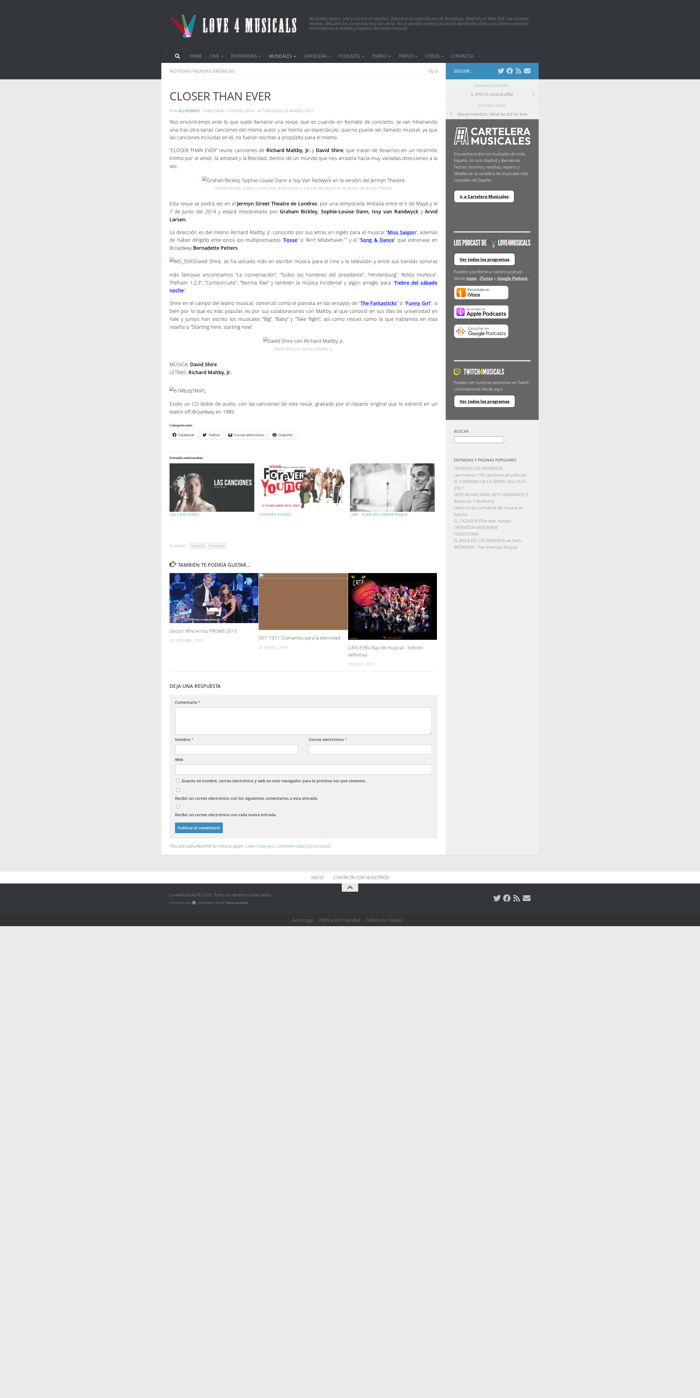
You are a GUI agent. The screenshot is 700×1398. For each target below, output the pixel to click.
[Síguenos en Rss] (518, 71)
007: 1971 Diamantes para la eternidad (299, 638)
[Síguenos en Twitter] (501, 71)
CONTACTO (462, 56)
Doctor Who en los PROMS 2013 (203, 631)
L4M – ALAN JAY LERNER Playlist (379, 514)
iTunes (486, 278)
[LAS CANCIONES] (212, 487)
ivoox (471, 278)
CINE (214, 56)
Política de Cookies (384, 920)
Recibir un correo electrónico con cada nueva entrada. (226, 814)
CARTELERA (315, 56)
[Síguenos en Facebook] (509, 71)
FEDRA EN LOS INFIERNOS (478, 468)
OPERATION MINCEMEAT (476, 527)
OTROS (432, 56)
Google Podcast (512, 278)
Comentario (187, 702)
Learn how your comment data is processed (288, 846)
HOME (195, 56)
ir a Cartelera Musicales (484, 196)
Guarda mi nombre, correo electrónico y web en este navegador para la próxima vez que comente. (274, 780)
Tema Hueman (236, 902)
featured (197, 545)
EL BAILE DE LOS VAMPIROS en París (487, 540)
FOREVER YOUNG (275, 514)
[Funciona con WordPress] (194, 903)
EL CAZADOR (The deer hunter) (482, 521)
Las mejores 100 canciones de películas (490, 475)
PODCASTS (349, 56)
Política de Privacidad (339, 920)
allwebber (189, 110)
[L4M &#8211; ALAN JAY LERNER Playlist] (392, 487)
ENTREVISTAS (244, 56)
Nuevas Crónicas (214, 71)
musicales (216, 545)
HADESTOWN (466, 534)
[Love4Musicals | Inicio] (234, 24)
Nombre (184, 739)
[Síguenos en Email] (527, 71)
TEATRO (379, 56)
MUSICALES (280, 56)
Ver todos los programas (484, 259)
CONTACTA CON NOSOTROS (361, 877)
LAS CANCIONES (184, 514)
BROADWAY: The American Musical (485, 547)
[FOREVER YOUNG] (302, 487)
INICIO (317, 877)
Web (179, 759)
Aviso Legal (302, 920)
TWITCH (406, 56)
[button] (214, 598)
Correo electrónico (328, 739)
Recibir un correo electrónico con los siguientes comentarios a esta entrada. (246, 798)
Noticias (180, 71)
